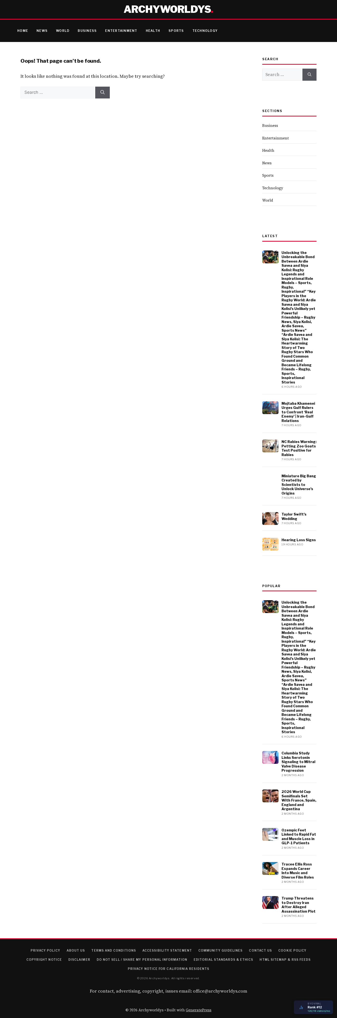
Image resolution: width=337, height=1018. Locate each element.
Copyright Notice (44, 959)
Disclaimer (79, 959)
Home (22, 31)
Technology (205, 31)
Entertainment (121, 31)
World (62, 31)
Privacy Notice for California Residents (168, 969)
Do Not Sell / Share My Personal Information (142, 959)
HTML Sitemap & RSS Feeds (285, 959)
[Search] (102, 92)
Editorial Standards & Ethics (223, 959)
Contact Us (260, 950)
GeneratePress (198, 1010)
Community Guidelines (220, 950)
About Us (76, 950)
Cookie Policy (292, 950)
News (42, 31)
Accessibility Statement (167, 950)
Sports (176, 31)
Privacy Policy (45, 950)
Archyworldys (167, 9)
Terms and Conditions (113, 950)
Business (87, 31)
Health (153, 31)
